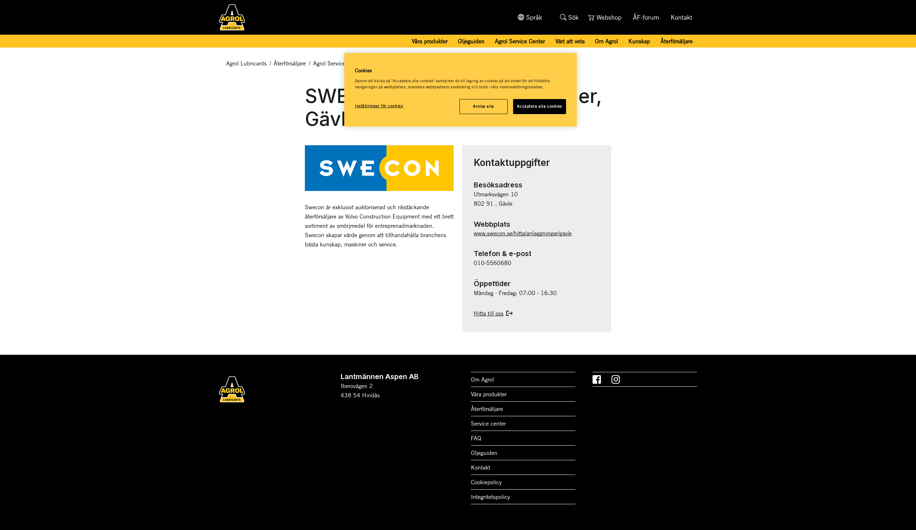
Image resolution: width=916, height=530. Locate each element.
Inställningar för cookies (379, 105)
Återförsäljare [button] (677, 41)
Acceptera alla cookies (539, 106)
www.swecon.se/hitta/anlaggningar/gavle (523, 233)
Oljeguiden (471, 41)
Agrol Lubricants (246, 63)
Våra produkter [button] (430, 41)
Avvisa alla (483, 106)
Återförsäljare (290, 63)
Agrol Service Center (520, 41)
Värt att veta (570, 41)
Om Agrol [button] (606, 41)
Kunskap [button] (639, 41)
